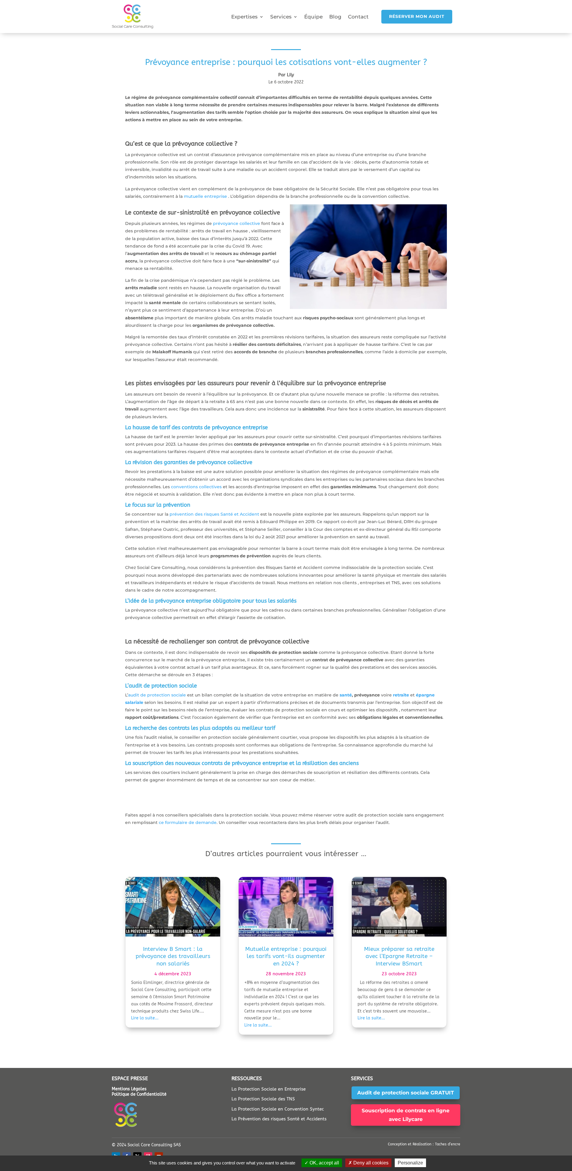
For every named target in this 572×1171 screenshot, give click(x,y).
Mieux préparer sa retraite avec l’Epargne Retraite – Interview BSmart (399, 956)
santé (346, 695)
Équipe (313, 17)
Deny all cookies (370, 1162)
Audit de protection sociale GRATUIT (405, 1093)
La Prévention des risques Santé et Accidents (279, 1119)
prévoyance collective (236, 223)
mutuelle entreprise (205, 196)
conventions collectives (197, 486)
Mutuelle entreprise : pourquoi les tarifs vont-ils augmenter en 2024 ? (286, 956)
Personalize (410, 1162)
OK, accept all (323, 1162)
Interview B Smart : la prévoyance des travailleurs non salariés (173, 956)
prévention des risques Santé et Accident (214, 514)
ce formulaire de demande (188, 822)
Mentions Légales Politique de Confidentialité (139, 1091)
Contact (358, 17)
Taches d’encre (447, 1144)
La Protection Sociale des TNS (263, 1099)
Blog (335, 17)
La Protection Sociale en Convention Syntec (277, 1109)
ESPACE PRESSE (130, 1078)
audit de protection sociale (157, 695)
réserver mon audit (416, 16)
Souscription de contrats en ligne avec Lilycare (406, 1115)
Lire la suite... (144, 1018)
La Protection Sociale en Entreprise (268, 1089)
